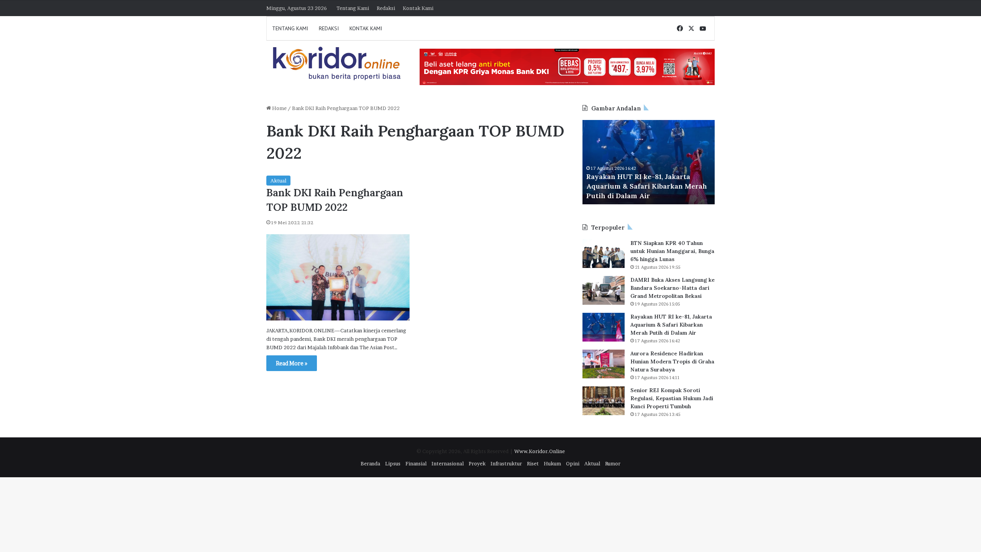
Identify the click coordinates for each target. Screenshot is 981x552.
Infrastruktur (506, 463)
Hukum (552, 463)
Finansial (416, 463)
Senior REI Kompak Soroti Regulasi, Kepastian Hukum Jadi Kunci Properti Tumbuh (671, 398)
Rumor (612, 463)
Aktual (278, 180)
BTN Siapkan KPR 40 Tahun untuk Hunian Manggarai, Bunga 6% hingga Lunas (672, 251)
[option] (648, 162)
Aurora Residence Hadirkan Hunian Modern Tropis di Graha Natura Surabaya (672, 361)
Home (279, 108)
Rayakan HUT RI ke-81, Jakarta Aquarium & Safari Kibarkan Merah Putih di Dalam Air (646, 186)
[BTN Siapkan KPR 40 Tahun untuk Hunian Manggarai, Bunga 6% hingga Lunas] (603, 253)
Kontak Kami (418, 8)
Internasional (447, 463)
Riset (533, 463)
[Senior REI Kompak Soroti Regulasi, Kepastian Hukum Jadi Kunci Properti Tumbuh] (603, 400)
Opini (572, 463)
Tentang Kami (352, 8)
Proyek (477, 463)
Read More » (291, 363)
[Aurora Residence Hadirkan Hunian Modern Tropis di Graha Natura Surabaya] (603, 364)
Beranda (370, 463)
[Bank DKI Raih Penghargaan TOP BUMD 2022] (338, 277)
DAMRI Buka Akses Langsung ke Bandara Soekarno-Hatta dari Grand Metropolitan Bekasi (672, 287)
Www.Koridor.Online (539, 451)
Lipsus (392, 463)
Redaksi (386, 8)
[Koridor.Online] (337, 63)
